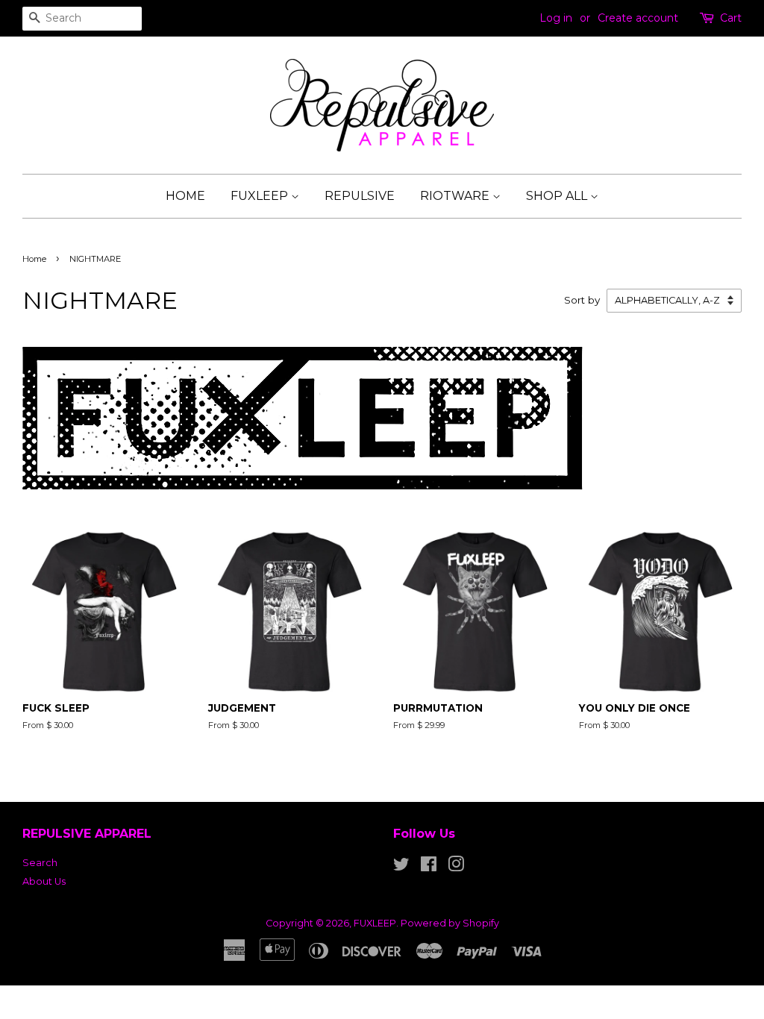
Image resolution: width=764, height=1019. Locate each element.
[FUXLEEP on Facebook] (428, 867)
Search (39, 862)
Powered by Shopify (450, 923)
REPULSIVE (360, 196)
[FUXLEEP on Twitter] (401, 867)
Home (34, 259)
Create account (638, 18)
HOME (185, 196)
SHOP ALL (558, 196)
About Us (44, 881)
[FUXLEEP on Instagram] (456, 867)
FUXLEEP (261, 196)
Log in (555, 18)
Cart (731, 18)
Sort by (582, 300)
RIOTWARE (456, 196)
